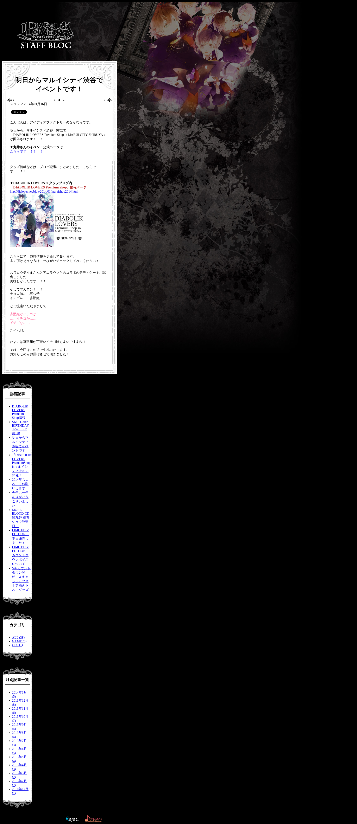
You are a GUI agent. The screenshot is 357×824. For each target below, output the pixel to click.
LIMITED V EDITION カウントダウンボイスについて (20, 555)
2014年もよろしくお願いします (20, 484)
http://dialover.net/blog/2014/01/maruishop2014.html (44, 191)
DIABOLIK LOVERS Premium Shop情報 (20, 412)
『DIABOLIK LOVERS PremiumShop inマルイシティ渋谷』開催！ (22, 465)
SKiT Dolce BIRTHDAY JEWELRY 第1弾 (20, 427)
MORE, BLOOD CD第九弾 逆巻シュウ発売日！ (20, 518)
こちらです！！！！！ (26, 151)
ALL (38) (18, 637)
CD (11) (17, 645)
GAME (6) (19, 641)
